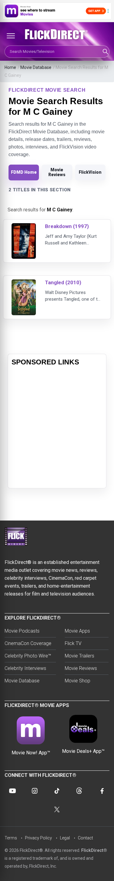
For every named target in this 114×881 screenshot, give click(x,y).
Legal (65, 837)
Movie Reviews (56, 172)
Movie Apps (77, 631)
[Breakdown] (24, 227)
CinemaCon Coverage (28, 643)
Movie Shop (77, 681)
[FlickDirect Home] (57, 34)
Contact (85, 837)
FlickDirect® (94, 850)
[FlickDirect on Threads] (79, 791)
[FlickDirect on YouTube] (12, 791)
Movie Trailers (79, 656)
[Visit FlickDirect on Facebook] (101, 791)
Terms (11, 837)
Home (10, 67)
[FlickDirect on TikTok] (57, 791)
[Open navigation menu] (11, 36)
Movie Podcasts (22, 631)
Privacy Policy (38, 837)
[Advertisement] (57, 427)
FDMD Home (24, 172)
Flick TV (73, 643)
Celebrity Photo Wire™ (28, 656)
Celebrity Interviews (25, 668)
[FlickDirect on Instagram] (35, 791)
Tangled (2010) (63, 282)
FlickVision (90, 172)
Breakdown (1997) (67, 226)
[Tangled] (24, 283)
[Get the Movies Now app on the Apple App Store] (57, 10)
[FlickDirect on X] (57, 810)
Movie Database (35, 67)
